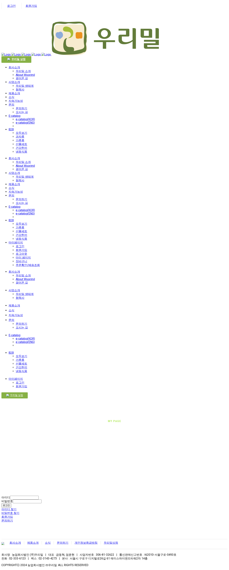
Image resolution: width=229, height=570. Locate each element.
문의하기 (7, 520)
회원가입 (31, 6)
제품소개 (33, 542)
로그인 (11, 6)
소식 (48, 542)
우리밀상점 (111, 542)
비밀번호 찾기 (10, 513)
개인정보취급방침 (86, 542)
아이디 (5, 497)
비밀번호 (7, 501)
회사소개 (15, 542)
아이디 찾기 (8, 509)
